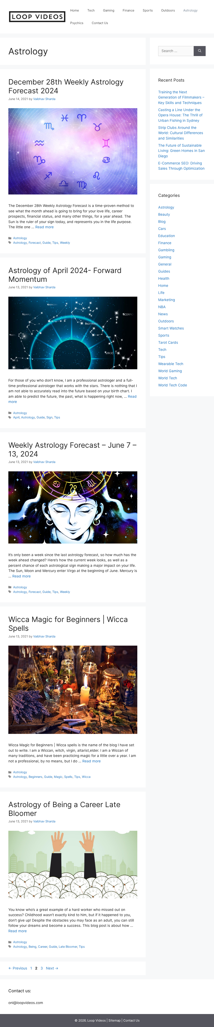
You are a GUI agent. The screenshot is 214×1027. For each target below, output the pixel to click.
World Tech (167, 378)
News (163, 314)
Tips (55, 242)
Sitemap (114, 1020)
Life (161, 293)
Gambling (166, 250)
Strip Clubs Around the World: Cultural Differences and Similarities (180, 133)
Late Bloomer (68, 946)
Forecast (35, 242)
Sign (49, 417)
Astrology (190, 10)
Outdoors (168, 10)
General (164, 264)
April (16, 417)
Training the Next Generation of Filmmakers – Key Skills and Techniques (181, 97)
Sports (148, 10)
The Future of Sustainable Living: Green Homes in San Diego (181, 150)
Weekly (65, 242)
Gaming (108, 10)
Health (163, 278)
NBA (162, 307)
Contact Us (100, 23)
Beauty (164, 214)
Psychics (76, 23)
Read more (44, 227)
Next (52, 968)
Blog (162, 221)
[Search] (200, 51)
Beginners (35, 776)
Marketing (166, 300)
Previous (17, 968)
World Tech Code (172, 385)
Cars (162, 229)
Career (42, 946)
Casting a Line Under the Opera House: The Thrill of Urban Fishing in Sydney (180, 115)
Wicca (86, 776)
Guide (46, 242)
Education (166, 236)
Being (32, 946)
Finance (128, 10)
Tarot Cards (168, 342)
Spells (68, 776)
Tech (91, 10)
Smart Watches (171, 328)
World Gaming (170, 371)
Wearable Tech (170, 364)
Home (74, 10)
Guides (164, 271)
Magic (58, 776)
